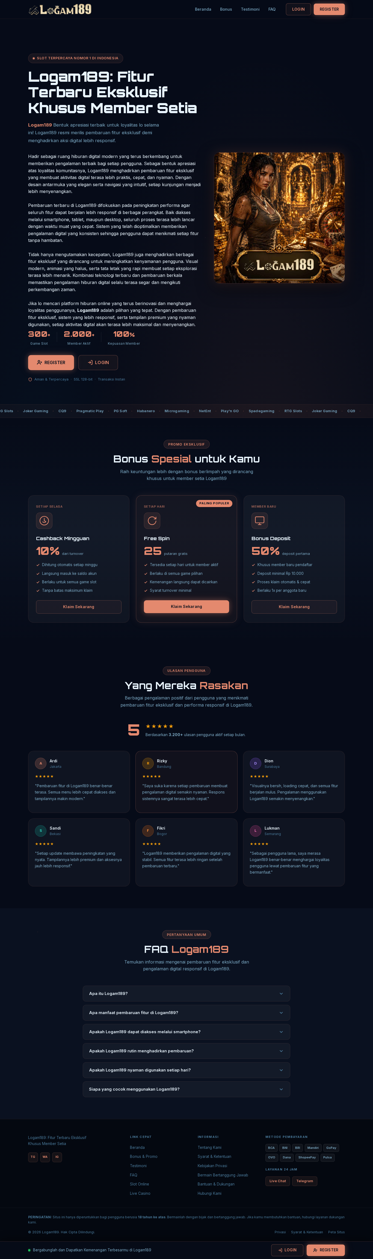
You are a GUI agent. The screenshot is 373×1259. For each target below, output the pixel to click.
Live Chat (278, 1181)
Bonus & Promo (144, 1156)
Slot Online (139, 1184)
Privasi (280, 1232)
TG (33, 1157)
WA (45, 1157)
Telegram (304, 1181)
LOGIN (298, 9)
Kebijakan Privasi (212, 1166)
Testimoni (250, 9)
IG (57, 1157)
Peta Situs (336, 1232)
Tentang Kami (209, 1147)
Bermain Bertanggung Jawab (223, 1175)
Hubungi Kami (209, 1193)
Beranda (203, 9)
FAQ (272, 9)
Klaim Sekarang (78, 606)
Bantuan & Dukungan (216, 1184)
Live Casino (140, 1193)
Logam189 (40, 125)
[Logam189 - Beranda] (60, 9)
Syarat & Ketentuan (214, 1156)
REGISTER (329, 9)
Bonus (226, 9)
